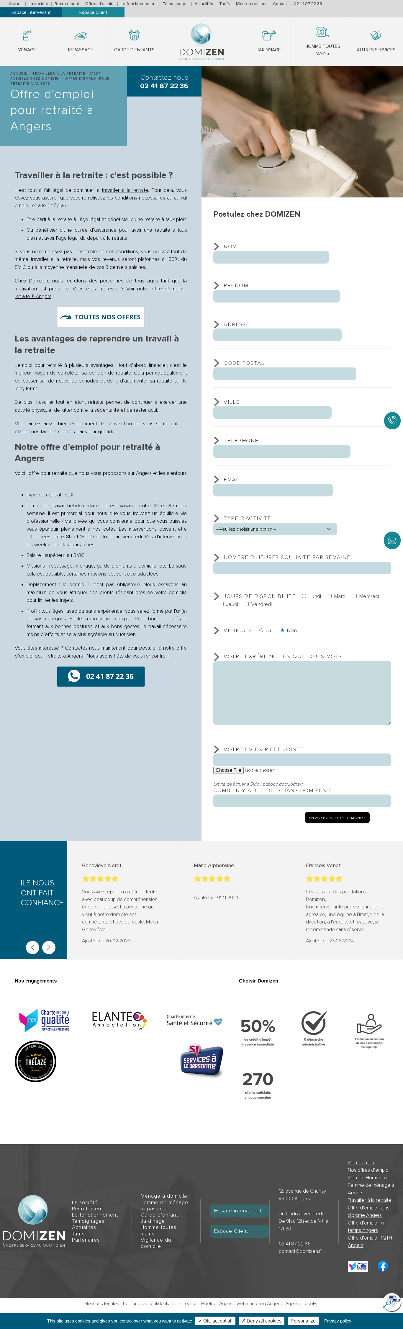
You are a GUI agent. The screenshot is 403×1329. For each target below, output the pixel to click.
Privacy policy (337, 1320)
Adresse (237, 324)
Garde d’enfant (159, 1215)
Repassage (80, 50)
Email (232, 479)
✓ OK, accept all (215, 1320)
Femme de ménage (164, 1202)
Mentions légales (101, 1304)
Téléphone (241, 440)
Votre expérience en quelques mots (283, 656)
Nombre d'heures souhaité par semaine (287, 557)
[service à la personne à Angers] (202, 1061)
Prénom (236, 285)
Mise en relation (251, 3)
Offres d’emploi (99, 3)
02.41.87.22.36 (308, 3)
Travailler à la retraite (369, 1200)
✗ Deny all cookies (261, 1320)
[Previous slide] (32, 947)
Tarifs (224, 3)
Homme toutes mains (322, 49)
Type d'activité (247, 518)
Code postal (244, 363)
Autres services (376, 50)
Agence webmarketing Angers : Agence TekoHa (269, 1304)
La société (38, 3)
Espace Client (93, 12)
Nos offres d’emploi (368, 1170)
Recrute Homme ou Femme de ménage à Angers (371, 1185)
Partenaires (86, 1240)
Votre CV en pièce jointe (264, 749)
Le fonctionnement (139, 3)
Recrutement (67, 3)
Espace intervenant (31, 12)
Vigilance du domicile (156, 1243)
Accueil (15, 3)
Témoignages (176, 3)
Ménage (27, 50)
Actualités (204, 3)
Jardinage (269, 50)
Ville (232, 402)
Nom (230, 246)
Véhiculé (238, 630)
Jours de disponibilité (260, 596)
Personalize (303, 1320)
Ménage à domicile (164, 1196)
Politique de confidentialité (149, 1304)
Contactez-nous (164, 81)
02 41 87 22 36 (295, 1244)
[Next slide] (48, 947)
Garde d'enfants (134, 50)
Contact (280, 3)
